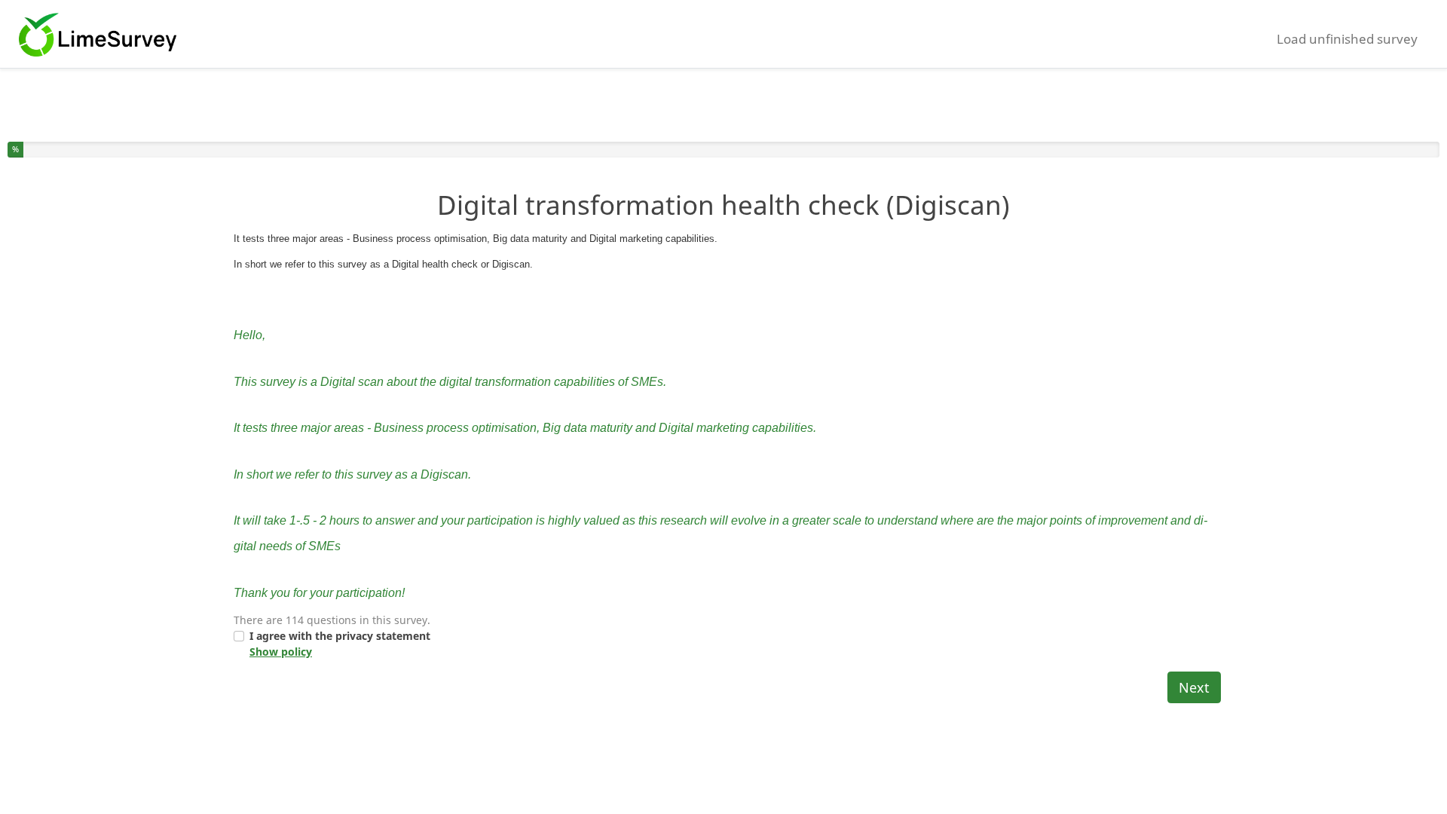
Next (1194, 687)
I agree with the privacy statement (339, 644)
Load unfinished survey (1347, 38)
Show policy (280, 651)
